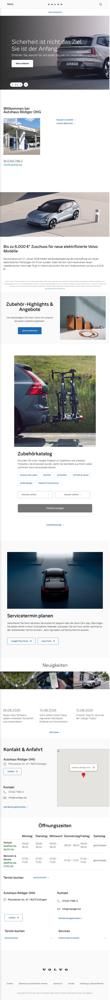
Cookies (9, 983)
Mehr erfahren (22, 63)
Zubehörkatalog (54, 525)
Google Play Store (20, 641)
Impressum (57, 983)
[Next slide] (20, 84)
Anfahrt (11, 771)
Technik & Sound (81, 475)
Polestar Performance (48, 483)
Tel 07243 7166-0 (13, 160)
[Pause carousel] (26, 84)
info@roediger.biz (12, 164)
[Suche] (101, 4)
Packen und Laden (28, 475)
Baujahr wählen (71, 494)
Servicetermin (54, 12)
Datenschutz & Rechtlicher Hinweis (33, 983)
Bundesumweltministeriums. (55, 289)
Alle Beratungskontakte (14, 807)
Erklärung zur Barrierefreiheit (92, 983)
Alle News (54, 732)
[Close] (93, 767)
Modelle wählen (29, 494)
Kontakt (71, 983)
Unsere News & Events (68, 938)
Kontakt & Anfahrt (64, 120)
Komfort (47, 475)
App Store (47, 641)
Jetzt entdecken (30, 330)
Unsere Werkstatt (64, 123)
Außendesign (26, 483)
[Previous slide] (12, 84)
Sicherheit (62, 475)
